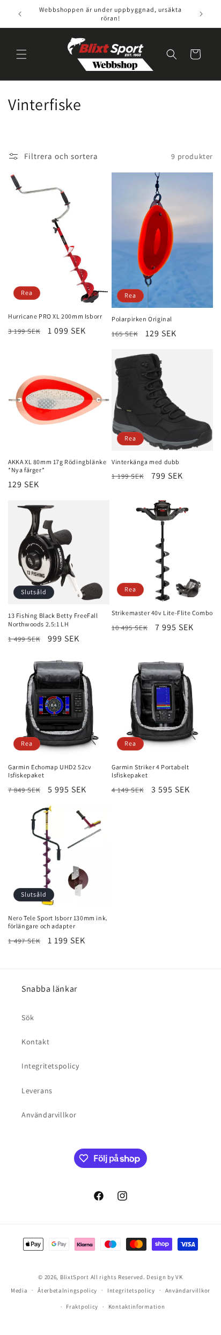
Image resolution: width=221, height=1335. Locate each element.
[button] (21, 54)
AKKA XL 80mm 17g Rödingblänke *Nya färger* (57, 466)
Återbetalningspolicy (67, 1290)
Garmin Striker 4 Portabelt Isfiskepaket (150, 771)
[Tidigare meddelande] (20, 14)
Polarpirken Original (142, 319)
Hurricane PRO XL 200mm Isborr (55, 316)
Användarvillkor (49, 1115)
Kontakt (35, 1042)
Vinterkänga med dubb (146, 462)
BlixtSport (74, 1277)
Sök (27, 1017)
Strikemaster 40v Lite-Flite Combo (162, 613)
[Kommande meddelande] (201, 14)
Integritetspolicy (50, 1066)
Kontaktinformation (136, 1306)
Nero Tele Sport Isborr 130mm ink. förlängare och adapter (58, 922)
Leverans (37, 1090)
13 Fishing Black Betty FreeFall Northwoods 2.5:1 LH (53, 619)
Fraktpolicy (82, 1306)
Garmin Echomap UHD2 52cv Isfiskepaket (49, 771)
